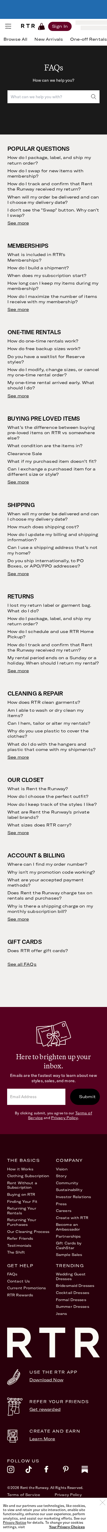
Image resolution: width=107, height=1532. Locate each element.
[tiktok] (35, 1471)
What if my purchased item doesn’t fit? (51, 461)
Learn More (42, 1438)
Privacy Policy (64, 1118)
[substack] (90, 1471)
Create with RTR (72, 1218)
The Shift (16, 1252)
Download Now (46, 1379)
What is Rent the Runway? (37, 788)
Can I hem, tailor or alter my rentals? (48, 723)
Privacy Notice (14, 1522)
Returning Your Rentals (21, 1210)
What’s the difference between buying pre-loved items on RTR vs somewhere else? (51, 433)
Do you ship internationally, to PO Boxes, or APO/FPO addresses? (45, 563)
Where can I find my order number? (47, 864)
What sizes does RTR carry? (39, 825)
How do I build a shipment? (38, 267)
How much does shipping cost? (43, 526)
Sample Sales (69, 1254)
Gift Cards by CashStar (69, 1245)
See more (18, 223)
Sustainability (69, 1189)
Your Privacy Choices (67, 1527)
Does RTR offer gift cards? (37, 950)
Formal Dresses (71, 1300)
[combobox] (53, 96)
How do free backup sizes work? (43, 348)
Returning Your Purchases (21, 1222)
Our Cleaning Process (28, 1231)
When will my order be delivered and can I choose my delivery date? (53, 199)
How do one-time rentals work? (42, 341)
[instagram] (16, 1471)
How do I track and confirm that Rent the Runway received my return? (49, 186)
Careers (63, 1210)
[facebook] (53, 1471)
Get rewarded (45, 1409)
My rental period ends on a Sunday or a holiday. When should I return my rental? (53, 660)
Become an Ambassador (68, 1226)
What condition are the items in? (44, 445)
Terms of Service (23, 1494)
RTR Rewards (20, 1295)
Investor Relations (73, 1197)
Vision (61, 1169)
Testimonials (19, 1245)
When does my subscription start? (46, 275)
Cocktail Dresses (72, 1292)
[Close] (102, 1502)
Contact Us (18, 1281)
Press (61, 1204)
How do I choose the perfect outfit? (47, 796)
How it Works (20, 1169)
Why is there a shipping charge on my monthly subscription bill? (50, 908)
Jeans (61, 1313)
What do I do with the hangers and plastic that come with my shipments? (51, 747)
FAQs (12, 1274)
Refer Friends (20, 1238)
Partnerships (68, 1236)
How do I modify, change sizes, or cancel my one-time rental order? (53, 372)
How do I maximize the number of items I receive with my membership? (52, 299)
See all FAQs (22, 964)
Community (67, 1183)
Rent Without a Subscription (22, 1185)
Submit (87, 1096)
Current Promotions (26, 1288)
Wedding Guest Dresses (71, 1276)
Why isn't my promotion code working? (51, 872)
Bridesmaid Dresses (75, 1285)
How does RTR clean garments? (43, 702)
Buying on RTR (21, 1194)
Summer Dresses (72, 1306)
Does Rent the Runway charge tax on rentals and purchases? (49, 895)
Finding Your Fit (22, 1201)
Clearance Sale (24, 453)
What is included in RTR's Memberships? (36, 257)
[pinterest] (72, 1471)
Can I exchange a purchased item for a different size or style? (51, 471)
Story (61, 1176)
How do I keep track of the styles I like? (52, 804)
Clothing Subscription (28, 1176)
